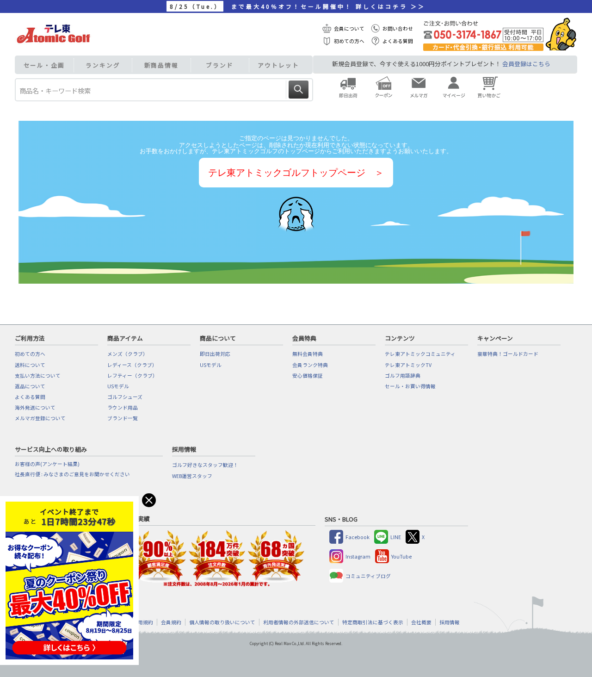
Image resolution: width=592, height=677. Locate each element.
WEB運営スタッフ (192, 475)
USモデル (118, 386)
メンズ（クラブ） (127, 353)
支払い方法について (38, 375)
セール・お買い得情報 (410, 386)
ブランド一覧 (122, 418)
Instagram (357, 556)
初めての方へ (349, 40)
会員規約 (171, 622)
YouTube (401, 556)
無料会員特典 (307, 353)
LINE (395, 537)
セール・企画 (44, 65)
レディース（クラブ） (132, 364)
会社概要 (421, 622)
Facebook (357, 537)
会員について (349, 28)
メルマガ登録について (40, 418)
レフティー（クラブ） (132, 375)
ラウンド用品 (122, 407)
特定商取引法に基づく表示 (372, 622)
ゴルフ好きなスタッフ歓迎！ (205, 464)
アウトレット (278, 65)
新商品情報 (161, 65)
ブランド (220, 65)
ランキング (103, 65)
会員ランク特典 (310, 364)
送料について (30, 364)
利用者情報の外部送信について (298, 622)
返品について (30, 386)
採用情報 (449, 622)
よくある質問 (397, 40)
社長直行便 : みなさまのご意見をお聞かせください (72, 474)
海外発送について (35, 407)
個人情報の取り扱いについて (222, 622)
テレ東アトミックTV (408, 364)
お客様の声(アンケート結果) (47, 463)
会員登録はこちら (526, 63)
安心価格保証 (307, 375)
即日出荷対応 (215, 353)
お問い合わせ (397, 28)
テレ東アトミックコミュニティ (420, 353)
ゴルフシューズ (124, 396)
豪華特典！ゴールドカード (507, 353)
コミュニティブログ (368, 575)
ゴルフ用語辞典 (402, 375)
